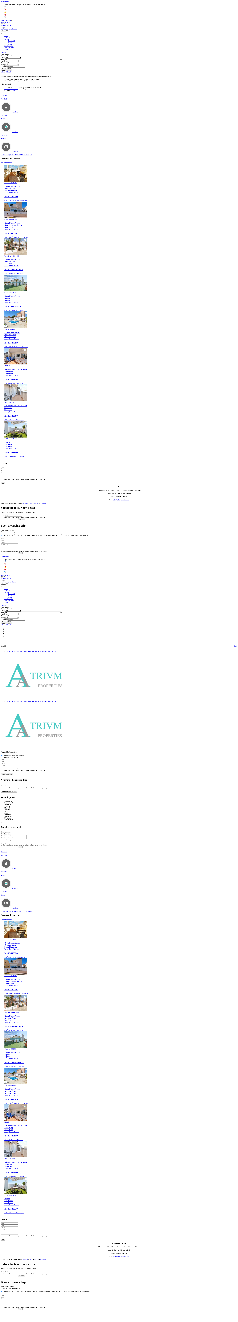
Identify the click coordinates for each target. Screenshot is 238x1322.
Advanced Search (6, 72)
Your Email (4, 834)
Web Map (43, 503)
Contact (6, 49)
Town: (3, 57)
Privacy (36, 503)
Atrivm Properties (6, 22)
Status (2, 54)
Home (6, 36)
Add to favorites (10, 651)
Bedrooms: (4, 63)
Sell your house (9, 47)
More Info (15, 112)
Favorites (3, 52)
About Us (7, 37)
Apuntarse (22, 519)
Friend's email (5, 838)
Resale (10, 42)
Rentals (3, 138)
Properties (7, 39)
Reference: (4, 66)
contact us (16, 90)
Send (2, 483)
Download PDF (51, 651)
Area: (2, 59)
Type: (2, 61)
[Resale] (6, 132)
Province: (3, 56)
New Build (11, 41)
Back (235, 646)
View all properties (6, 162)
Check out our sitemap (11, 89)
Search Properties (6, 70)
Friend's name (5, 836)
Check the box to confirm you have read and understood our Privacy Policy (25, 479)
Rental (10, 44)
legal (31, 503)
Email (2, 515)
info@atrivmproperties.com (9, 29)
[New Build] (6, 112)
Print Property (42, 651)
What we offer (8, 46)
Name (2, 784)
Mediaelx (25, 503)
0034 (6, 25)
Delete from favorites (21, 651)
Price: (2, 64)
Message (3, 843)
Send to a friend (32, 651)
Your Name (4, 832)
